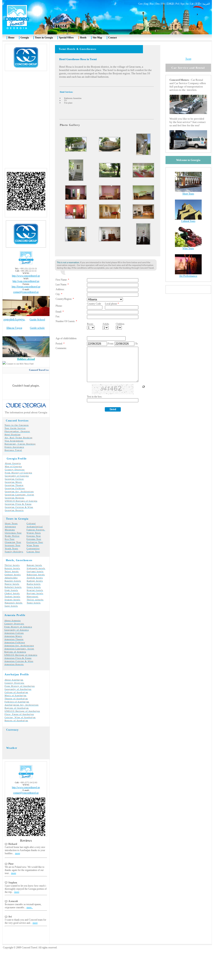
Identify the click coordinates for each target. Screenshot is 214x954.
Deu (157, 3)
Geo (140, 3)
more (17, 853)
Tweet (188, 58)
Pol (177, 3)
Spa (182, 3)
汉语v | (199, 3)
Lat (191, 3)
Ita (187, 3)
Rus (152, 3)
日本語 (170, 3)
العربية (206, 3)
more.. (30, 907)
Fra (163, 3)
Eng (146, 3)
